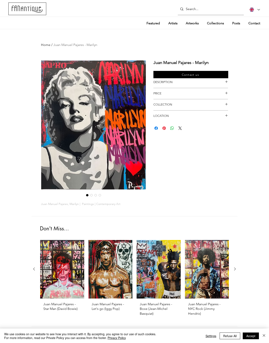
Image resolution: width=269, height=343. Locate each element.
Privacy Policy (117, 338)
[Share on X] (180, 128)
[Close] (263, 336)
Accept (250, 336)
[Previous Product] (34, 268)
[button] (190, 74)
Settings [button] (211, 336)
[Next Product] (234, 268)
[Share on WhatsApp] (172, 128)
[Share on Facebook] (156, 128)
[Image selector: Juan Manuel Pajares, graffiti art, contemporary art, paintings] (96, 195)
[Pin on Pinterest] (164, 128)
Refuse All (230, 336)
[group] (134, 280)
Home (45, 45)
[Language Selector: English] (254, 9)
